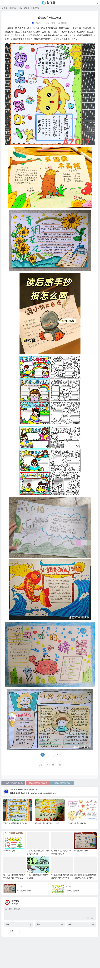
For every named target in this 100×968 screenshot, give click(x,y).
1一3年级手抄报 (9, 851)
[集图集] (50, 3)
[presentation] (82, 803)
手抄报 (19, 8)
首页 (5, 8)
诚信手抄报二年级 (81, 851)
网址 (70, 924)
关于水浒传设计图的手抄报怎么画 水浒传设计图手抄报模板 (85, 878)
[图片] (92, 918)
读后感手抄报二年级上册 (37, 783)
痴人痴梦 (19, 789)
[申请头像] (93, 901)
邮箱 (38, 924)
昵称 (7, 924)
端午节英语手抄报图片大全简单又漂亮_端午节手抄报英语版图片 (14, 878)
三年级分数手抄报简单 (44, 823)
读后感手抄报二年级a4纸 (13, 783)
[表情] (88, 918)
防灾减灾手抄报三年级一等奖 (15, 823)
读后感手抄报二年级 (62, 783)
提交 (11, 931)
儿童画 (12, 8)
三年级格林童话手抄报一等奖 (79, 823)
